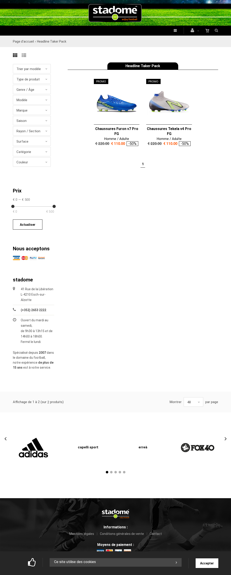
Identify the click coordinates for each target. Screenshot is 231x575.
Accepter (207, 563)
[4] (120, 472)
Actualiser (27, 224)
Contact (156, 534)
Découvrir (113, 102)
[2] (111, 472)
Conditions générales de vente (122, 534)
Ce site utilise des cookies (75, 562)
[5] (124, 472)
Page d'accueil (23, 41)
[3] (115, 472)
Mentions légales (81, 534)
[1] (107, 472)
